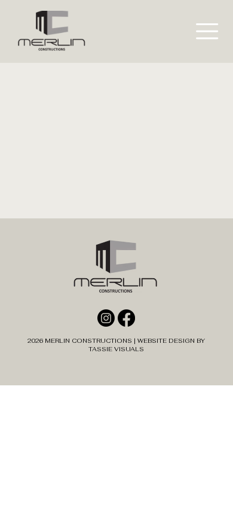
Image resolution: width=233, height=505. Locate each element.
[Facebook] (126, 318)
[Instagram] (106, 318)
